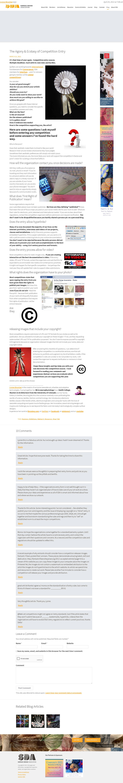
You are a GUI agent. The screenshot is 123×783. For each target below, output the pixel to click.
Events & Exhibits (80, 7)
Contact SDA (21, 777)
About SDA (44, 7)
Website (70, 643)
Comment (20, 665)
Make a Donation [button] (92, 740)
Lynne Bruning (16, 387)
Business (25, 419)
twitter (45, 411)
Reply (20, 447)
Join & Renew (61, 7)
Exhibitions (33, 419)
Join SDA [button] (76, 740)
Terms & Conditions (23, 772)
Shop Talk (56, 419)
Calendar (102, 7)
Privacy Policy (22, 774)
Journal (90, 7)
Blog (107, 7)
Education (70, 7)
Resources (48, 419)
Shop (95, 7)
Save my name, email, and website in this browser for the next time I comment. (50, 651)
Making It (41, 419)
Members (52, 7)
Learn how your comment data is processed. (63, 693)
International (37, 67)
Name (18, 643)
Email (43, 643)
